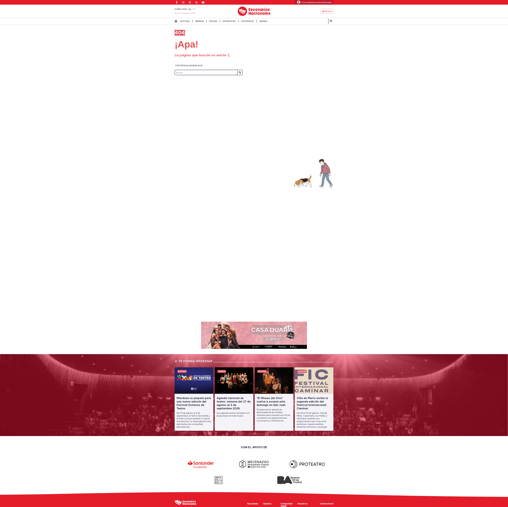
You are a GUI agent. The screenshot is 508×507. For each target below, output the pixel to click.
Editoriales (247, 21)
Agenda (263, 21)
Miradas (199, 21)
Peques (213, 21)
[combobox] (206, 72)
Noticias (185, 21)
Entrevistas (229, 21)
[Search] (240, 72)
